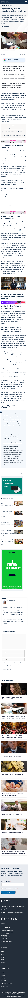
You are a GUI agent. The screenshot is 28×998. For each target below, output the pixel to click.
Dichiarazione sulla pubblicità (6, 983)
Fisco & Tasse (3, 953)
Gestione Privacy (4, 986)
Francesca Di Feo (5, 26)
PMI (6, 5)
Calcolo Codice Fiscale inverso (7, 929)
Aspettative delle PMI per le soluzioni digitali (14, 135)
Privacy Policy (3, 978)
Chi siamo (3, 971)
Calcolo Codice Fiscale (5, 927)
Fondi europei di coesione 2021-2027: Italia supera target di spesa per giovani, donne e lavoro (13, 296)
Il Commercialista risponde (6, 940)
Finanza (2, 954)
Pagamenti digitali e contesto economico (13, 129)
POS (20, 230)
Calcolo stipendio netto (5, 926)
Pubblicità (3, 975)
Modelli (2, 959)
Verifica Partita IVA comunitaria (7, 932)
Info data (2, 960)
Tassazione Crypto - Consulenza (7, 941)
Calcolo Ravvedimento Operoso (7, 930)
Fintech (2, 957)
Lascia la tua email (6, 881)
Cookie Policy (3, 980)
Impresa (2, 951)
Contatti (2, 972)
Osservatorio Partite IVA (5, 936)
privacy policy (14, 888)
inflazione (15, 157)
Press (2, 977)
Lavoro (2, 949)
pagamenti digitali (8, 417)
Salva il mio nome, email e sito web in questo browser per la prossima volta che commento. (14, 664)
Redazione (3, 974)
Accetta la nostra (10, 888)
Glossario (3, 962)
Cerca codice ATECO (5, 933)
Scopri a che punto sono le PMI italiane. (12, 443)
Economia (3, 5)
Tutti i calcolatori (4, 935)
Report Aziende (4, 938)
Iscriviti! (8, 892)
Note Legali (3, 981)
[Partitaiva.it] (5, 2)
